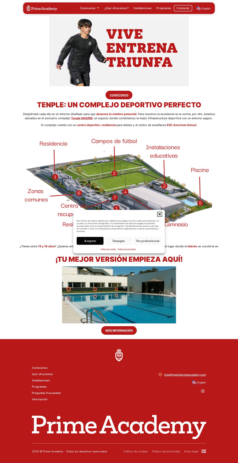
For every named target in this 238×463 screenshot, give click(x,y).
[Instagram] (203, 391)
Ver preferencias (147, 241)
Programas (39, 386)
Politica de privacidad (127, 249)
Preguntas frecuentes (46, 392)
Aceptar (90, 241)
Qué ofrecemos (42, 373)
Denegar (119, 241)
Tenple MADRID (82, 118)
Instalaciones (41, 380)
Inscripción (39, 399)
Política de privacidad (166, 451)
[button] (159, 214)
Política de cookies (108, 249)
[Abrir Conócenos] (98, 8)
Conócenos (40, 367)
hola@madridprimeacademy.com (185, 374)
